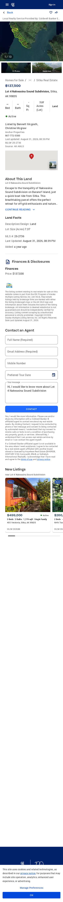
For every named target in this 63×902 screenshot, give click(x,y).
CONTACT (31, 409)
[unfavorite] (46, 482)
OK (31, 895)
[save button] (50, 12)
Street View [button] (47, 71)
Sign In (52, 4)
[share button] (56, 12)
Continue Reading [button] (18, 209)
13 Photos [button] (16, 71)
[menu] (8, 4)
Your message (13, 382)
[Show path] (30, 80)
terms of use (26, 459)
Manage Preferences (31, 887)
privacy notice (43, 459)
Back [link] (10, 12)
